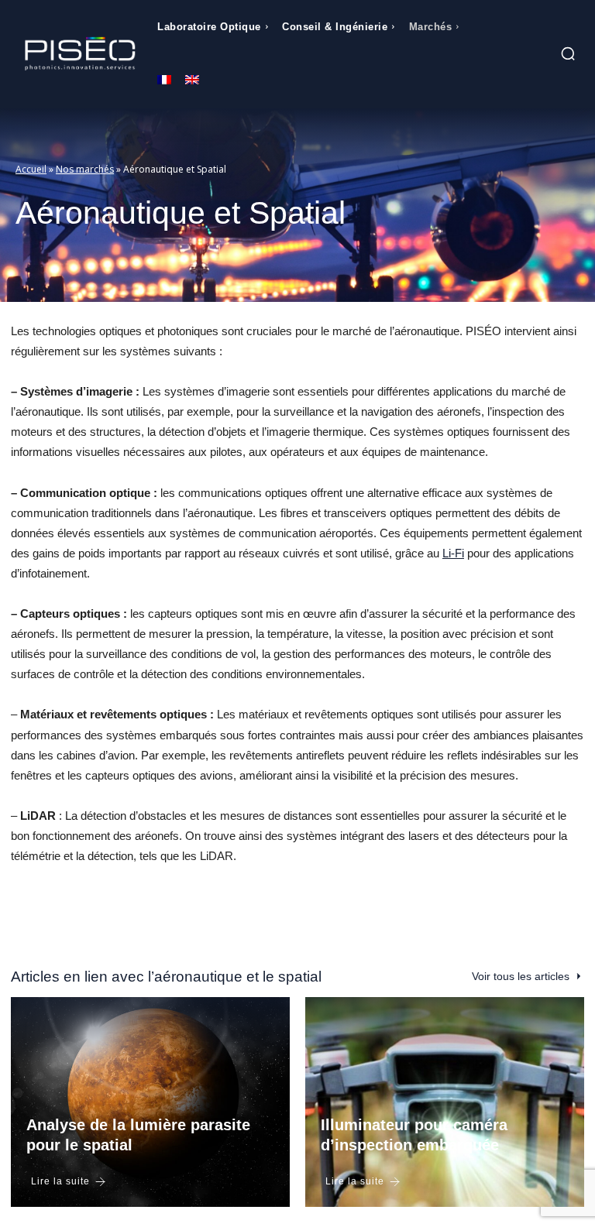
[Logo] (80, 54)
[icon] (525, 56)
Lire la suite (60, 1181)
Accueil (30, 169)
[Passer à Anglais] (192, 81)
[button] (568, 53)
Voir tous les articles (520, 976)
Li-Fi (453, 553)
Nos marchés (85, 169)
